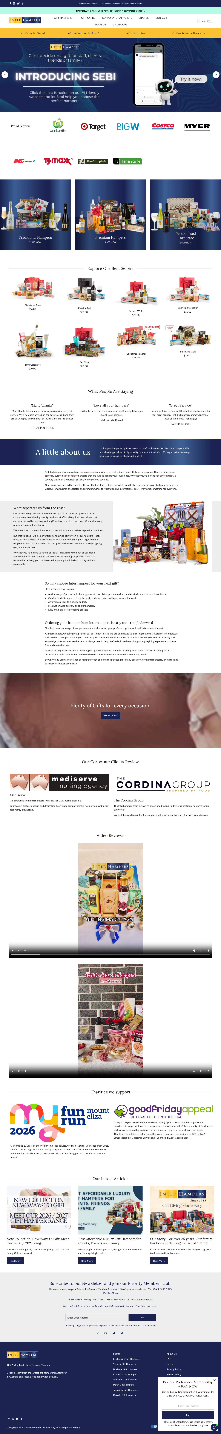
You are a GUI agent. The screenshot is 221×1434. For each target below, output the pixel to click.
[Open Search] (198, 21)
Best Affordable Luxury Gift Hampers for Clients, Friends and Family (109, 1241)
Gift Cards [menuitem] (88, 17)
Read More (15, 1260)
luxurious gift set (74, 479)
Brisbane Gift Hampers (125, 1369)
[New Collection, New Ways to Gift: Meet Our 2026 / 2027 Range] (39, 1210)
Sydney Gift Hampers (124, 1363)
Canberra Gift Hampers (125, 1374)
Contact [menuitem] (161, 17)
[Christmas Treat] (33, 289)
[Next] (216, 74)
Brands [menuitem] (144, 17)
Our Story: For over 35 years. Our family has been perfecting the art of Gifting (181, 1241)
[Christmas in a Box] (136, 337)
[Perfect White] (136, 292)
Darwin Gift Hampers (124, 1394)
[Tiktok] (22, 3)
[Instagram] (14, 3)
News (170, 1363)
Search (116, 1353)
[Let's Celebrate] (33, 343)
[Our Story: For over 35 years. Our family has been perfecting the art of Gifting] (182, 1210)
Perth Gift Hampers (123, 1384)
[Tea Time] (85, 341)
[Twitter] (18, 3)
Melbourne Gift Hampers (126, 1358)
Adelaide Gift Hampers (125, 1379)
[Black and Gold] (188, 336)
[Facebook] (10, 3)
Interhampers (34, 1427)
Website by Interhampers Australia (61, 1427)
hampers (79, 628)
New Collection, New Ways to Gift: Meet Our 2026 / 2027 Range (38, 1241)
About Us (172, 1353)
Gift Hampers (63, 17)
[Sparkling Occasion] (188, 290)
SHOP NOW (110, 715)
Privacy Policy (174, 1369)
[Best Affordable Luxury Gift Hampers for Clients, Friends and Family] (110, 1210)
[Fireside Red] (85, 290)
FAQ (169, 1358)
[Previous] (5, 74)
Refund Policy (174, 1374)
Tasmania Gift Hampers (125, 1389)
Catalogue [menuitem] (120, 24)
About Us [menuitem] (100, 24)
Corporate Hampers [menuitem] (116, 17)
